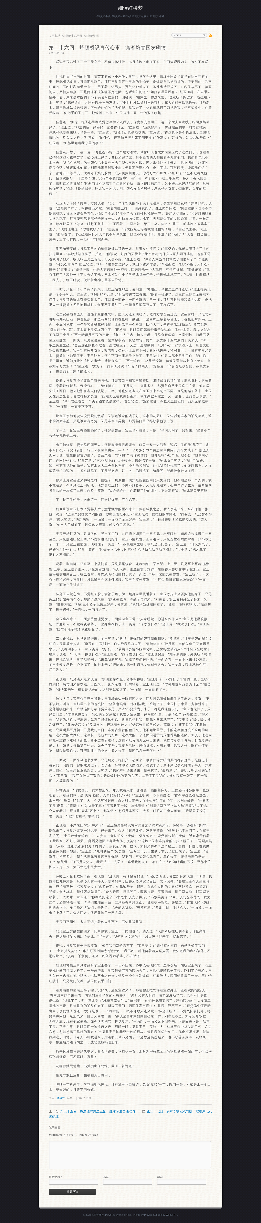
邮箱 (107, 1176)
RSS (210, 35)
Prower (148, 1214)
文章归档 (54, 35)
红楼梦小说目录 (72, 35)
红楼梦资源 (91, 35)
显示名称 (55, 1176)
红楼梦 (61, 1098)
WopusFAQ (172, 1214)
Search (204, 35)
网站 (160, 1176)
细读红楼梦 (130, 8)
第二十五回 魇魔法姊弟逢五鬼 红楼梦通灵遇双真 (97, 1111)
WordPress (125, 1214)
